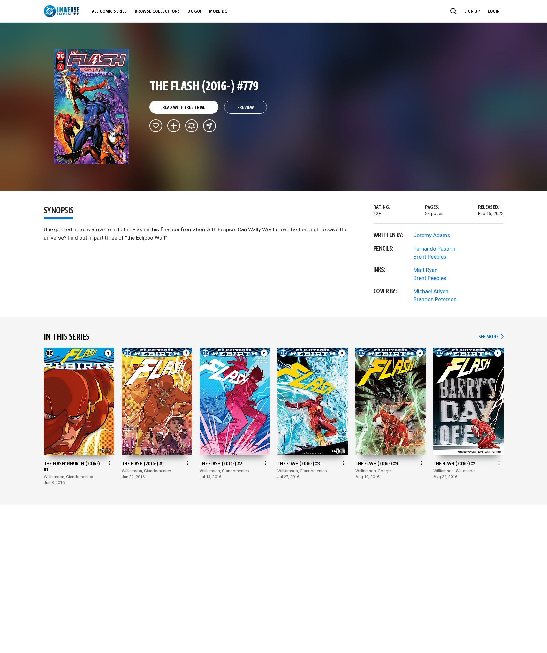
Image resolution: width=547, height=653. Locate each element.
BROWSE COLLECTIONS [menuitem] (157, 11)
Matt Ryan (425, 270)
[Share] (209, 125)
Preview (245, 107)
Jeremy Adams (432, 235)
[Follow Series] (191, 125)
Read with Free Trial (184, 107)
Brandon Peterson (435, 299)
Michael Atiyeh (431, 291)
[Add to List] (173, 125)
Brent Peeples (430, 256)
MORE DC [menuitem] (218, 11)
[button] (453, 11)
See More (490, 337)
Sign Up (472, 11)
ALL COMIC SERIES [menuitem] (109, 11)
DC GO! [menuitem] (194, 11)
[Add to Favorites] (155, 125)
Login (494, 11)
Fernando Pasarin (434, 248)
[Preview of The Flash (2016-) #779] (91, 106)
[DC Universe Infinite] (61, 11)
